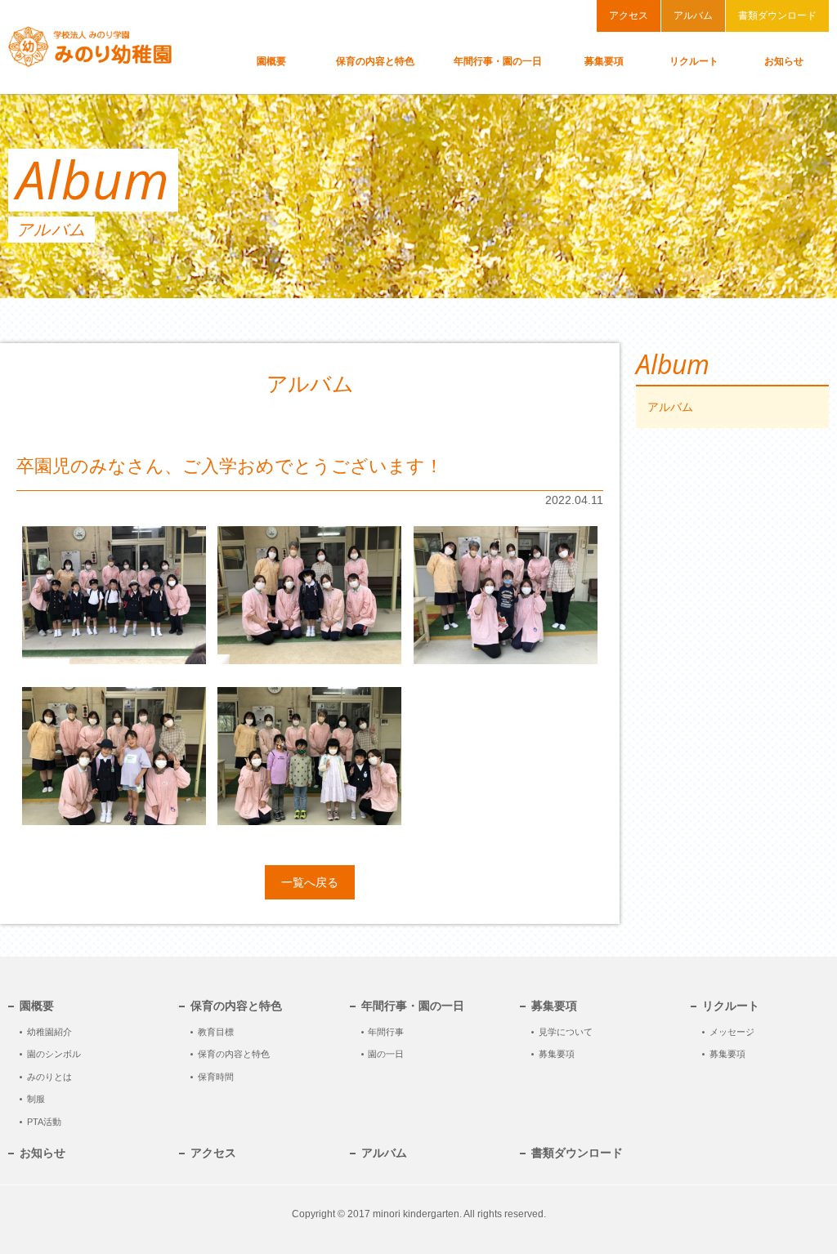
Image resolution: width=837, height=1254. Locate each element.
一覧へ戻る (309, 882)
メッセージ (731, 1032)
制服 (36, 1099)
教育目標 (216, 1032)
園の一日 (386, 1054)
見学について (566, 1032)
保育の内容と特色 (234, 1054)
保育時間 (216, 1077)
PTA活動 (44, 1122)
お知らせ (42, 1153)
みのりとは (49, 1077)
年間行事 (386, 1032)
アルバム (693, 15)
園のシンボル (54, 1054)
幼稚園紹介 (49, 1032)
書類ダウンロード (777, 15)
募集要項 (557, 1054)
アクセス (628, 15)
